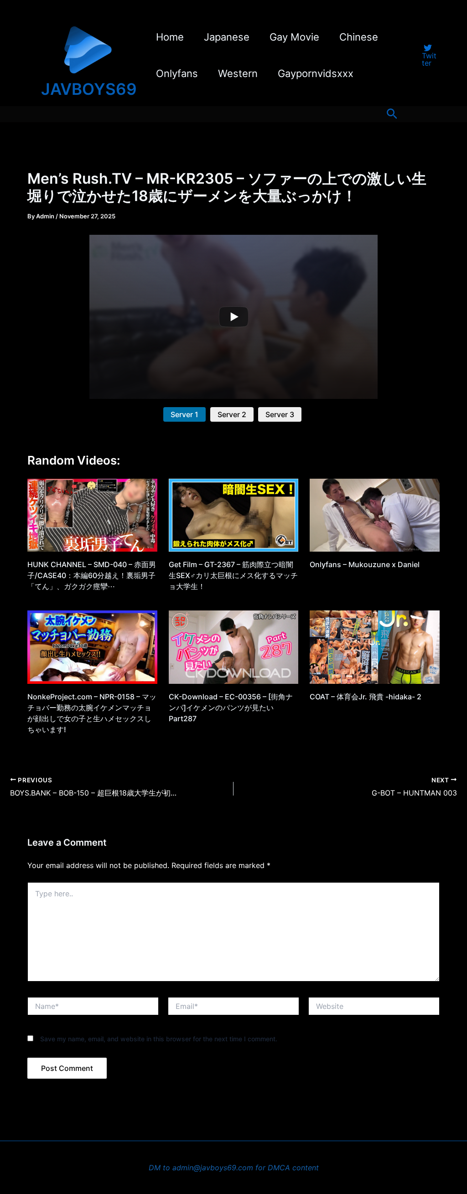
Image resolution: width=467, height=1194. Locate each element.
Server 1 (184, 414)
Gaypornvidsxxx (315, 73)
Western (238, 73)
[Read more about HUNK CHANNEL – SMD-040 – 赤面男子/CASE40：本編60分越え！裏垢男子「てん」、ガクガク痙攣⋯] (92, 514)
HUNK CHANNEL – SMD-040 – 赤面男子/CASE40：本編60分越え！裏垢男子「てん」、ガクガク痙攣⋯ (91, 575)
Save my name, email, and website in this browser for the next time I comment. (158, 1039)
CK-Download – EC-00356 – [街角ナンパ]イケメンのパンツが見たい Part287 (231, 707)
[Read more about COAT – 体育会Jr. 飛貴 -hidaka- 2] (375, 646)
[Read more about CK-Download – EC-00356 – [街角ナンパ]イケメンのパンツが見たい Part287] (234, 646)
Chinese (358, 37)
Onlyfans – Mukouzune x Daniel (365, 564)
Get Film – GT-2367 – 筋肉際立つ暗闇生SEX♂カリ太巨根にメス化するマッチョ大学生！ (233, 575)
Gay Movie (294, 37)
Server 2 (232, 414)
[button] (392, 114)
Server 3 (279, 414)
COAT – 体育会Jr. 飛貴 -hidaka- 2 (365, 696)
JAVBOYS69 (89, 88)
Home (170, 37)
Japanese (226, 37)
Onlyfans (177, 73)
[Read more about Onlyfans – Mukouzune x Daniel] (375, 514)
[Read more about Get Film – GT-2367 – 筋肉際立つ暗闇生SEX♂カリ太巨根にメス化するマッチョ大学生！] (234, 514)
